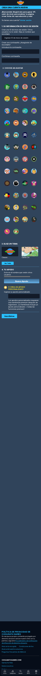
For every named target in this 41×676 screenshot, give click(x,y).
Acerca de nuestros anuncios (12, 649)
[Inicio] (20, 3)
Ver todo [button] (7, 263)
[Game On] (30, 251)
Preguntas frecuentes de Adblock (14, 652)
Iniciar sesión (25, 20)
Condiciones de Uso (26, 646)
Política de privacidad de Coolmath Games (16, 633)
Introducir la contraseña (11, 47)
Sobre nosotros (7, 666)
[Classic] (10, 251)
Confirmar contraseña (11, 56)
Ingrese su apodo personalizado (17, 292)
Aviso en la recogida (9, 646)
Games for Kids (7, 663)
